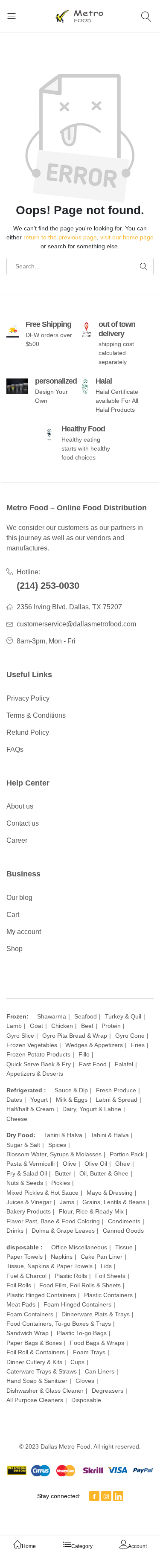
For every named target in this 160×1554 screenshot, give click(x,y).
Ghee (122, 1163)
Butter (63, 1173)
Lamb (14, 1025)
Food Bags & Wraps (97, 1342)
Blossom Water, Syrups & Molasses (54, 1154)
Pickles (60, 1182)
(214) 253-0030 (48, 586)
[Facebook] (94, 1496)
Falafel (124, 1064)
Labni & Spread (116, 1099)
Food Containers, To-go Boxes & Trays (58, 1323)
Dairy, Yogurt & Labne (91, 1109)
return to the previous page (60, 237)
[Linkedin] (118, 1496)
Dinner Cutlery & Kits (34, 1362)
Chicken (62, 1025)
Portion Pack (127, 1154)
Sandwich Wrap (27, 1333)
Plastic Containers (108, 1295)
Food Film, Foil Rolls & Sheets (80, 1285)
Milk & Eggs (71, 1099)
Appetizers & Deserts (34, 1073)
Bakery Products (28, 1211)
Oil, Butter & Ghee (103, 1173)
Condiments (124, 1221)
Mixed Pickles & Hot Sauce (42, 1192)
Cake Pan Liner (101, 1256)
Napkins (62, 1256)
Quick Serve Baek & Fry (38, 1064)
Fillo (84, 1054)
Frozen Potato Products (38, 1054)
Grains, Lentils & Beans (113, 1202)
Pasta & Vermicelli (30, 1163)
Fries (138, 1045)
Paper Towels (24, 1256)
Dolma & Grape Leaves (63, 1230)
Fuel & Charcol (26, 1275)
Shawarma (51, 1016)
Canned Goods (123, 1230)
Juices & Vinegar (29, 1202)
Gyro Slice (20, 1035)
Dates (14, 1099)
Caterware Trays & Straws (41, 1371)
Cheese (16, 1118)
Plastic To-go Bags (82, 1333)
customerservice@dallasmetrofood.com (76, 624)
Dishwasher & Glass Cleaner (45, 1390)
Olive (69, 1163)
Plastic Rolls (71, 1275)
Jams (67, 1202)
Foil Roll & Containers (35, 1352)
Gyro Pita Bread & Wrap (74, 1035)
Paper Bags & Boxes (34, 1342)
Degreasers (107, 1390)
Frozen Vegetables (31, 1045)
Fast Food (93, 1064)
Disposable (86, 1400)
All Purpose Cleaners (34, 1400)
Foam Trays (89, 1352)
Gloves (85, 1380)
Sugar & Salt (23, 1144)
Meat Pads (20, 1304)
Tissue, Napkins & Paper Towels (49, 1266)
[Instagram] (106, 1496)
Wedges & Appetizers (94, 1045)
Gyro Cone (130, 1035)
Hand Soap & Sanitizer (36, 1380)
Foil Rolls (18, 1285)
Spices (57, 1144)
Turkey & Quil (123, 1016)
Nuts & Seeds (24, 1182)
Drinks (14, 1230)
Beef (87, 1025)
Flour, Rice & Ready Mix (91, 1211)
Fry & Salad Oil (26, 1173)
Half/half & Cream (30, 1109)
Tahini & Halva (63, 1135)
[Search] (147, 16)
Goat (36, 1025)
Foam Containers (29, 1314)
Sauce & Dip (71, 1090)
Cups (77, 1362)
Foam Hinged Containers (77, 1304)
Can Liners (99, 1371)
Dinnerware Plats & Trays (95, 1314)
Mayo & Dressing (110, 1192)
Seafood (85, 1016)
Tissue (124, 1247)
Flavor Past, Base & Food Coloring (53, 1221)
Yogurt (39, 1099)
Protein (111, 1025)
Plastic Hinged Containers (41, 1295)
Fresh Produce (116, 1090)
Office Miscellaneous (79, 1247)
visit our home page (127, 237)
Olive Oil (95, 1163)
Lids (106, 1266)
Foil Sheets (110, 1275)
